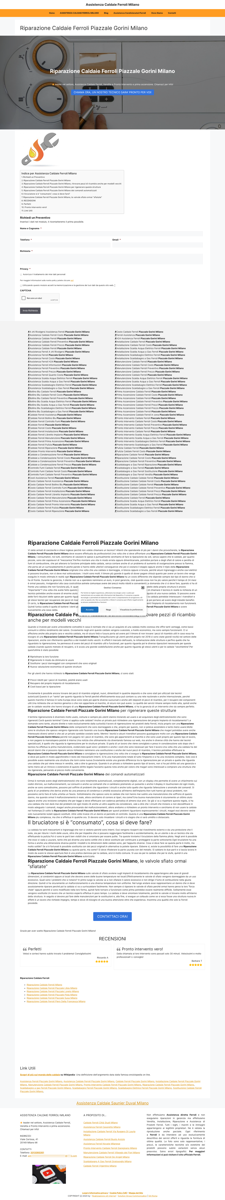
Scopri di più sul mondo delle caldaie (40, 1074)
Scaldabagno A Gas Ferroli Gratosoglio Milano (107, 1161)
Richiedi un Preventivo (34, 177)
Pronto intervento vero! (36, 207)
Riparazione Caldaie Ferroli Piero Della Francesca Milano (56, 1001)
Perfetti (27, 204)
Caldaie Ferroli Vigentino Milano (100, 1166)
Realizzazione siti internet (104, 1196)
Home (52, 13)
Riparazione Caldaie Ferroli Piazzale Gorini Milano (47, 180)
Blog (106, 13)
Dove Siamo (157, 13)
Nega (108, 609)
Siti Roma (153, 1196)
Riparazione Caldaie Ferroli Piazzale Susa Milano (52, 998)
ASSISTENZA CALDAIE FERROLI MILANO (79, 13)
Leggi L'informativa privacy (95, 1193)
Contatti (172, 13)
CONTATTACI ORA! (112, 916)
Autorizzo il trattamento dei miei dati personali (44, 274)
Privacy (25, 269)
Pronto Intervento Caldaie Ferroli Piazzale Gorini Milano (112, 1084)
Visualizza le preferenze (131, 609)
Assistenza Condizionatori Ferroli (130, 13)
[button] (143, 587)
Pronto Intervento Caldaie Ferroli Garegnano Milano (110, 1148)
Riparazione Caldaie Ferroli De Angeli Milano (106, 1157)
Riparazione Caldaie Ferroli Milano (44, 984)
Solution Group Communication (132, 1196)
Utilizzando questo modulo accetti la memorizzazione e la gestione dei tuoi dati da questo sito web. (69, 285)
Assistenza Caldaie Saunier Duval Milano (112, 1103)
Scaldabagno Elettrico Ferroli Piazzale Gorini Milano (145, 1088)
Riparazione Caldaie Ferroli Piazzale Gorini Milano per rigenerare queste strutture (62, 187)
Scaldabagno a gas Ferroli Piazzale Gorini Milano (45, 1088)
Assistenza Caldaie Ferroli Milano (112, 5)
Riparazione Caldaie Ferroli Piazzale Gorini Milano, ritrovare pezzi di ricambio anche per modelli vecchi (72, 183)
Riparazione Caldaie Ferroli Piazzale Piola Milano (52, 994)
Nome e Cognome (31, 228)
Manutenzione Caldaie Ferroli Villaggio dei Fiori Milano (111, 1152)
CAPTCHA (25, 290)
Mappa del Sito (136, 1193)
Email (117, 239)
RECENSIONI (30, 200)
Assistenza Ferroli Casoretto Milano (101, 1127)
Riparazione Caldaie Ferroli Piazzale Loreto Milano (53, 991)
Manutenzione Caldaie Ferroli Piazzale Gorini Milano (55, 1084)
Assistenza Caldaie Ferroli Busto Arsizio (104, 1139)
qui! (72, 280)
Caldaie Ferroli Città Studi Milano (100, 1122)
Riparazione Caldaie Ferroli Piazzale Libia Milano (52, 988)
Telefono (26, 239)
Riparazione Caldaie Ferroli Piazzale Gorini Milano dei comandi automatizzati (60, 190)
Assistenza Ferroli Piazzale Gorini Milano (41, 1081)
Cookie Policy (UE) (118, 1193)
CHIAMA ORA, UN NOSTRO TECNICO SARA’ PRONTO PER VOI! (112, 92)
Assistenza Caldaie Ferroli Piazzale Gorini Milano (89, 1081)
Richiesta (26, 251)
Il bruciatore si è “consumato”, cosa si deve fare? (47, 194)
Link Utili (28, 210)
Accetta (89, 609)
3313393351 (37, 1152)
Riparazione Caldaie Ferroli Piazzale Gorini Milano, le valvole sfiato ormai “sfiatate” (62, 197)
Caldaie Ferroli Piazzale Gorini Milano (135, 1081)
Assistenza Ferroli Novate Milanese (101, 1143)
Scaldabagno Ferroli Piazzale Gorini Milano (94, 1088)
